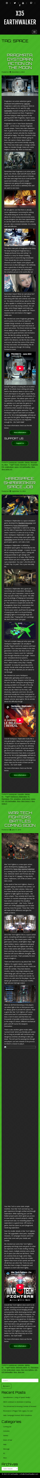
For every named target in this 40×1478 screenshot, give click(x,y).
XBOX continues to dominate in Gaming (17, 1402)
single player (9, 467)
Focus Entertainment (20, 525)
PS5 (3, 467)
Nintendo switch (21, 1367)
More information (20, 432)
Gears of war (7, 1440)
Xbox (6, 465)
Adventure (23, 465)
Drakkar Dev (22, 867)
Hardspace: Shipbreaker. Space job (20, 482)
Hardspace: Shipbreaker (19, 797)
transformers (20, 906)
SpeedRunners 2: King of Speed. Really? (16, 1397)
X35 (3, 801)
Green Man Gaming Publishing (23, 869)
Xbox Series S (26, 801)
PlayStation (5, 799)
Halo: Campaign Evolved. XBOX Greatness (17, 1415)
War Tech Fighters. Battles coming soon (20, 819)
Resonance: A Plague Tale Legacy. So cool (17, 1411)
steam (20, 876)
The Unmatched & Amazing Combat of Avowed (19, 1406)
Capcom (27, 104)
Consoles (20, 462)
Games (27, 462)
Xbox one (21, 1372)
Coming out (13, 462)
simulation (17, 799)
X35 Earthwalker (21, 415)
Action (17, 465)
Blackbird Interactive (25, 523)
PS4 (4, 1370)
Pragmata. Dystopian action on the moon (20, 61)
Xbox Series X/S (7, 469)
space (17, 467)
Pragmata (34, 465)
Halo (4, 1444)
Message (34, 462)
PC (3, 465)
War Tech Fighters (27, 1370)
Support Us (20, 443)
